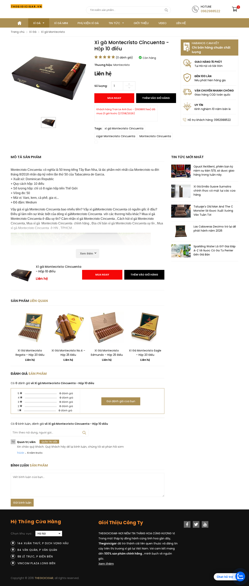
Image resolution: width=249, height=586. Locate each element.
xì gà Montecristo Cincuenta (124, 128)
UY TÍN (199, 105)
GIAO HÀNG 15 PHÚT (208, 62)
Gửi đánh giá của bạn (120, 401)
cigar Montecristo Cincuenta (115, 136)
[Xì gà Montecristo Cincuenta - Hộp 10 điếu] (48, 122)
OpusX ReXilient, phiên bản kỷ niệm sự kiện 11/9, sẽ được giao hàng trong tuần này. (214, 171)
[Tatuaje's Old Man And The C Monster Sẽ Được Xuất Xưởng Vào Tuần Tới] (181, 212)
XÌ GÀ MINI (61, 23)
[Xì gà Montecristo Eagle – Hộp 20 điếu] (145, 327)
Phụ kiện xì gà (88, 23)
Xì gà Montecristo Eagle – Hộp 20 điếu (145, 353)
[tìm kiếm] (166, 10)
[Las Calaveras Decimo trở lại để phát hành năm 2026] (181, 231)
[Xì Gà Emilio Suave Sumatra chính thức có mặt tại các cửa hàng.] (181, 192)
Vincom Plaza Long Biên (36, 563)
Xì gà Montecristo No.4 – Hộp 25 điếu (68, 353)
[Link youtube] (205, 524)
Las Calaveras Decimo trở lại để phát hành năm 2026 (215, 228)
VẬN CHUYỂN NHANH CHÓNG (214, 90)
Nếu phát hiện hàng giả (210, 80)
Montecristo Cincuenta (155, 136)
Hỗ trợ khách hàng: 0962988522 (209, 120)
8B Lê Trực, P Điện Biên (35, 556)
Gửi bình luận (22, 503)
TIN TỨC (114, 23)
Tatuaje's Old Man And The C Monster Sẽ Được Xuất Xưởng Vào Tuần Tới (213, 211)
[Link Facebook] (187, 524)
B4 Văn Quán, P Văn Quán (37, 550)
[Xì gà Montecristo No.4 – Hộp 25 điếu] (68, 327)
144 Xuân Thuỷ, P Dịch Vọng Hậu (43, 543)
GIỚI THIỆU (141, 23)
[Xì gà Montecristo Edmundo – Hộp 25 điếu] (106, 327)
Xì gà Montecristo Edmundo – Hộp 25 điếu (107, 353)
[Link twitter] (196, 524)
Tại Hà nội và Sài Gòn (209, 66)
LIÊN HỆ (181, 23)
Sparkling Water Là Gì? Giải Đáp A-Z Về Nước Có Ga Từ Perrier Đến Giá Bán (215, 250)
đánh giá (66, 393)
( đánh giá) (124, 57)
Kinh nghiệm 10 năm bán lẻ (213, 109)
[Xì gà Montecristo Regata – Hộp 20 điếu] (30, 327)
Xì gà (37, 23)
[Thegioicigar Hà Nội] (26, 6)
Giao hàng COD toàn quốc (213, 95)
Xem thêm (106, 564)
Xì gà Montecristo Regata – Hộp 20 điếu (30, 353)
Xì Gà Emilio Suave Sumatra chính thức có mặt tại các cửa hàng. (214, 191)
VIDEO (162, 23)
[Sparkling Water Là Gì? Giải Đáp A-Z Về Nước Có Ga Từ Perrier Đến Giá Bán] (181, 251)
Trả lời (20, 453)
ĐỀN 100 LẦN (203, 76)
